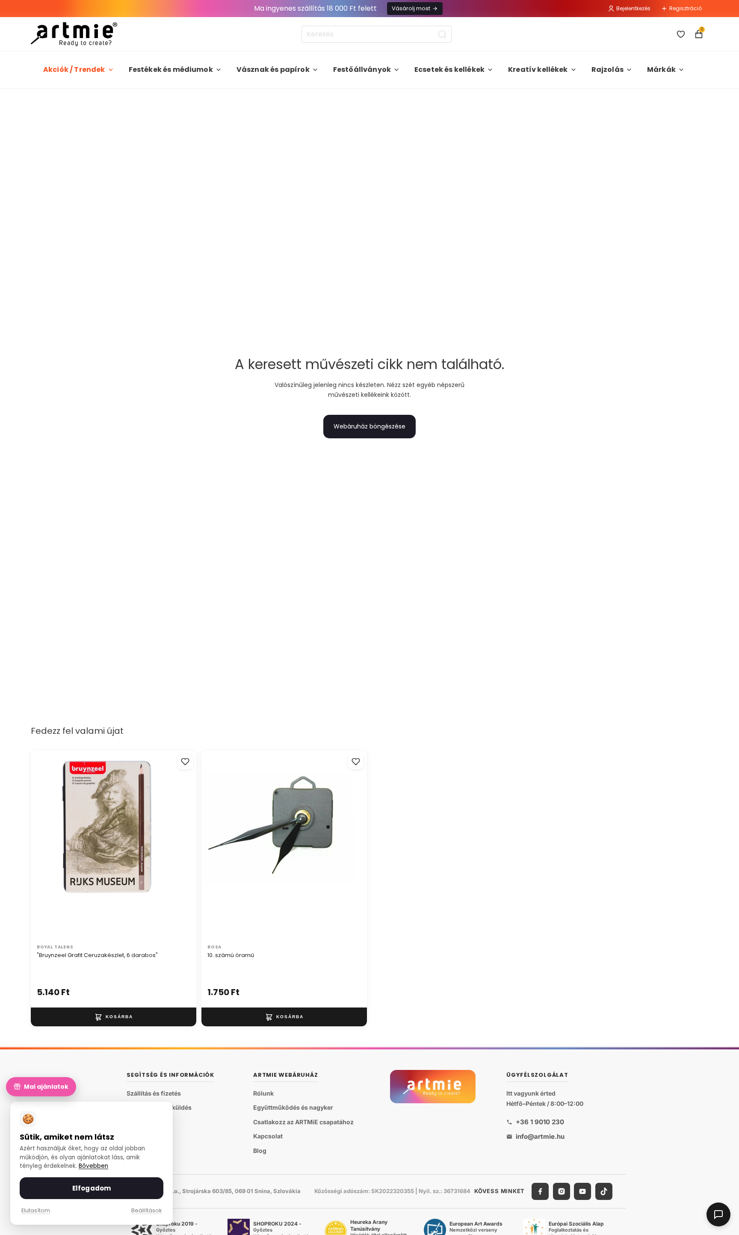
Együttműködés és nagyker (293, 1107)
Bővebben (93, 1166)
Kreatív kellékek (538, 69)
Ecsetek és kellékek (449, 69)
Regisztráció (685, 8)
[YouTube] (582, 1191)
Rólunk (263, 1093)
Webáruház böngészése (369, 426)
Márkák (661, 69)
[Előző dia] (46, 845)
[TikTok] (603, 1191)
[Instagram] (561, 1191)
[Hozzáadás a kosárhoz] (113, 1017)
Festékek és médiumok (171, 69)
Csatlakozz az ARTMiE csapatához (303, 1122)
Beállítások (146, 1210)
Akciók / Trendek (74, 69)
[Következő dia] (181, 845)
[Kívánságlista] (680, 34)
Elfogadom (91, 1188)
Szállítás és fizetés (154, 1093)
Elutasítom (35, 1210)
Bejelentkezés (633, 8)
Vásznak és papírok (273, 69)
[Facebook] (540, 1191)
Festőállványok (362, 69)
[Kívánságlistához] (185, 761)
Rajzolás (607, 69)
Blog (259, 1150)
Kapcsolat (268, 1136)
